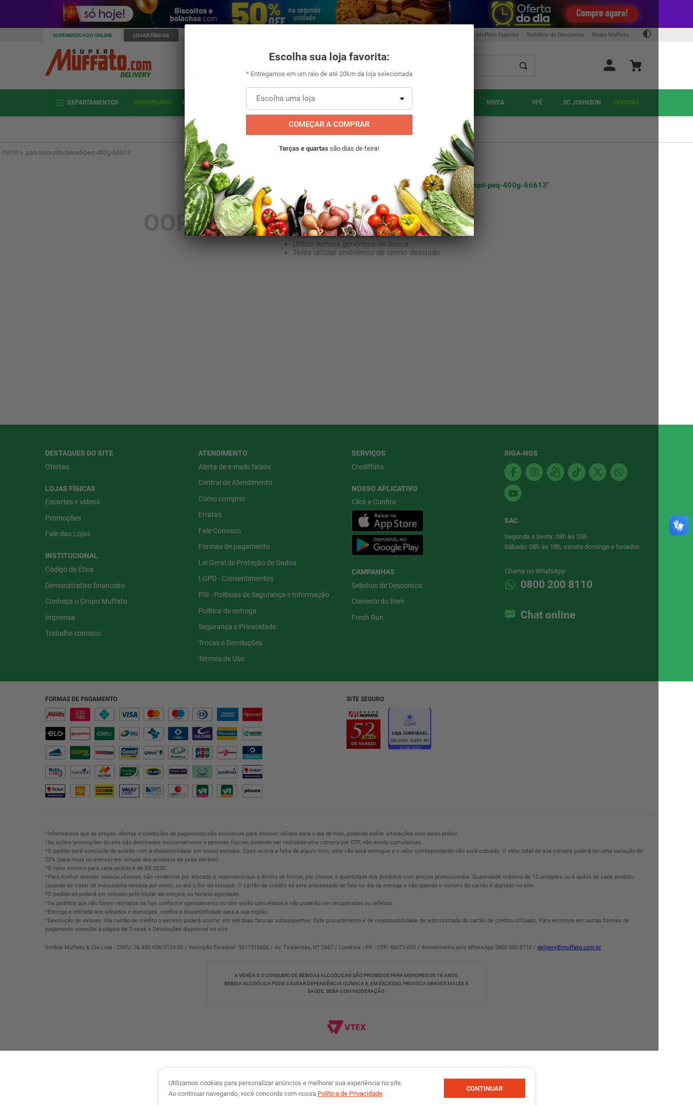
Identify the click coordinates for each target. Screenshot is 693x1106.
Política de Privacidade (350, 1093)
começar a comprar (329, 124)
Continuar (484, 1088)
